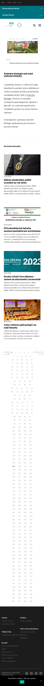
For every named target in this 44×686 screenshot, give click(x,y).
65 (20, 399)
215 (30, 527)
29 (22, 371)
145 (19, 466)
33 (17, 374)
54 (32, 388)
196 (13, 513)
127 (30, 449)
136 (14, 459)
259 (31, 566)
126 (25, 449)
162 (25, 481)
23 (17, 367)
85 (22, 413)
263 (31, 569)
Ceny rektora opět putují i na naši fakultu (20, 326)
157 (19, 477)
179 (30, 495)
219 (30, 530)
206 (25, 520)
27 (12, 371)
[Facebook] (26, 673)
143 (30, 463)
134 (25, 456)
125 (19, 449)
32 (12, 374)
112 (14, 438)
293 (19, 598)
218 (25, 530)
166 (25, 484)
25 (27, 367)
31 (32, 371)
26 (32, 367)
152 (14, 473)
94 (25, 420)
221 (19, 534)
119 (30, 442)
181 (20, 498)
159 (30, 477)
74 (17, 406)
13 (17, 360)
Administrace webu (9, 673)
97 (20, 424)
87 (32, 413)
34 (22, 374)
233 (19, 544)
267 (31, 573)
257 (19, 566)
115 (30, 438)
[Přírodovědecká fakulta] (9, 24)
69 (17, 403)
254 (25, 562)
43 (20, 381)
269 (19, 576)
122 (25, 445)
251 (31, 559)
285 (19, 591)
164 (13, 484)
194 (25, 509)
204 (13, 520)
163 (30, 481)
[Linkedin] (36, 673)
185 (19, 502)
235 (31, 544)
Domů (8, 59)
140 (14, 463)
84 (17, 413)
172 (14, 491)
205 (19, 520)
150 (25, 470)
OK (22, 682)
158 (25, 477)
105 (19, 431)
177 (19, 495)
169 (19, 488)
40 (27, 378)
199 (30, 513)
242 (25, 552)
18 (17, 363)
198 (25, 513)
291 (31, 594)
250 (25, 559)
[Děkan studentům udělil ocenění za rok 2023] (22, 164)
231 (31, 541)
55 (12, 392)
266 (25, 573)
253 (19, 562)
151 (31, 470)
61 (20, 395)
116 (14, 442)
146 (25, 466)
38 (17, 378)
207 (31, 520)
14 (22, 360)
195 (31, 509)
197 (19, 513)
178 (25, 495)
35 (27, 374)
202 (25, 516)
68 (12, 403)
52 (22, 388)
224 (13, 537)
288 (13, 594)
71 (27, 403)
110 (25, 434)
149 (19, 470)
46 (14, 385)
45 (30, 381)
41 (32, 378)
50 (12, 388)
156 (14, 477)
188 (14, 505)
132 (14, 456)
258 (25, 566)
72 (32, 403)
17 (12, 363)
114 (25, 438)
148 (14, 470)
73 (12, 406)
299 (31, 601)
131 (31, 452)
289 (19, 594)
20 (27, 363)
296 (13, 601)
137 (19, 459)
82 (32, 410)
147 (31, 466)
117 (20, 442)
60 (15, 395)
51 (17, 388)
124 (14, 449)
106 (25, 431)
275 (31, 580)
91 (30, 417)
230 (25, 541)
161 (19, 481)
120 (14, 445)
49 (30, 385)
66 (25, 399)
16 (31, 360)
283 (31, 587)
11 (30, 356)
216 (14, 530)
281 (19, 587)
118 (25, 442)
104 (13, 431)
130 (25, 452)
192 (14, 509)
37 (12, 378)
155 (30, 473)
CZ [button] (3, 2)
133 (19, 456)
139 (30, 459)
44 (25, 381)
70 (22, 403)
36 (32, 374)
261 (19, 569)
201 (19, 516)
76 (27, 406)
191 (31, 505)
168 (14, 488)
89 (20, 417)
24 (22, 367)
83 (12, 413)
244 (13, 555)
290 (25, 594)
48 (25, 385)
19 (22, 363)
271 (31, 576)
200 (13, 516)
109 (20, 434)
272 (13, 580)
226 (25, 537)
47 (20, 385)
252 (13, 562)
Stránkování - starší (38, 353)
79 (17, 410)
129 (19, 452)
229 (19, 541)
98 (25, 424)
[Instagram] (31, 673)
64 (14, 399)
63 (30, 395)
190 (25, 505)
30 (27, 371)
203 (31, 516)
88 (14, 417)
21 (32, 363)
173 (19, 491)
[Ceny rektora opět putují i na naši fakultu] (22, 309)
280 (13, 587)
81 (27, 410)
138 (25, 459)
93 (20, 420)
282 (25, 587)
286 (25, 591)
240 (13, 552)
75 (22, 406)
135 (30, 456)
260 (13, 569)
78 (12, 410)
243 (31, 552)
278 (25, 583)
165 (19, 484)
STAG (9, 2)
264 (13, 573)
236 (13, 548)
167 (31, 484)
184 (14, 502)
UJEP (20, 2)
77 (32, 406)
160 (14, 481)
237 (19, 548)
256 (13, 566)
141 (19, 463)
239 (31, 548)
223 (31, 534)
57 (22, 392)
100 (14, 427)
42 (14, 381)
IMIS (14, 2)
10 (26, 356)
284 (13, 591)
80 (22, 410)
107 (31, 431)
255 (31, 562)
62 (25, 395)
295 (31, 598)
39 (22, 378)
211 (31, 523)
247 (31, 555)
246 (25, 555)
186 (25, 502)
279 (31, 583)
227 (31, 537)
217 (19, 530)
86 (27, 413)
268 (13, 576)
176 (14, 495)
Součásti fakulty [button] (8, 15)
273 (19, 580)
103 (30, 427)
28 (17, 371)
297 (19, 601)
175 (30, 491)
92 (14, 420)
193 (19, 509)
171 (31, 488)
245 (19, 555)
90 (25, 417)
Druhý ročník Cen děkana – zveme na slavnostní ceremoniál (22, 278)
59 (32, 392)
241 (19, 552)
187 (30, 502)
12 (12, 360)
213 (19, 527)
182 (25, 498)
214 (25, 527)
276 (13, 583)
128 (14, 452)
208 (13, 523)
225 (19, 537)
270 (25, 576)
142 (25, 463)
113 (20, 438)
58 (27, 392)
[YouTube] (40, 673)
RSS (18, 673)
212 (14, 527)
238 (25, 548)
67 (30, 399)
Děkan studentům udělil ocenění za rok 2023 (17, 181)
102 (25, 427)
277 (19, 583)
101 (19, 427)
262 (25, 569)
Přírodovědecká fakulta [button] (10, 8)
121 (20, 445)
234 (25, 544)
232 (13, 544)
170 (25, 488)
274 (25, 580)
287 (31, 591)
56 (17, 392)
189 (19, 505)
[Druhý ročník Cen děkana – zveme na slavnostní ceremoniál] (22, 261)
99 (30, 424)
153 (19, 473)
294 (25, 598)
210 (25, 523)
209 (19, 523)
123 (30, 445)
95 (30, 420)
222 (25, 534)
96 (14, 424)
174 (25, 491)
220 (13, 534)
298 (25, 601)
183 (30, 498)
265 (19, 573)
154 (25, 473)
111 (30, 434)
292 (13, 598)
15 (27, 360)
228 (13, 541)
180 (14, 498)
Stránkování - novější (8, 353)
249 (19, 559)
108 (14, 434)
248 (13, 559)
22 (12, 367)
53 (27, 388)
